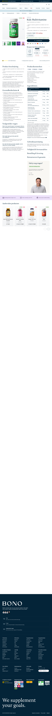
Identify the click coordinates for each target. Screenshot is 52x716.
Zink (15, 642)
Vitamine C (4, 642)
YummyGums (29, 17)
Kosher (15, 657)
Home (3, 8)
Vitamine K (4, 645)
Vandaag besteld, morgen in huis (28, 1)
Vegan (15, 651)
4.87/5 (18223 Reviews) (12, 1)
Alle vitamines (4, 646)
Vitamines (18, 13)
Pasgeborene (28, 651)
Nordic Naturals (41, 654)
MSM (39, 642)
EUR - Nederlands (43, 670)
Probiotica (40, 645)
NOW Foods (40, 651)
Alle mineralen (16, 646)
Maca (3, 657)
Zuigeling (27, 653)
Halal (15, 654)
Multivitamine (4, 639)
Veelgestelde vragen (17, 669)
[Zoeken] (32, 4)
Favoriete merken (42, 649)
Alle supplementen (29, 646)
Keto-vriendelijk (17, 658)
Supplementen (29, 637)
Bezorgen (28, 668)
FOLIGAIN (40, 653)
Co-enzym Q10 (28, 641)
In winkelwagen (39, 40)
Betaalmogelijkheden (29, 669)
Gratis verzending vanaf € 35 (45, 1)
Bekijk (30, 10)
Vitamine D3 (4, 641)
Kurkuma (3, 653)
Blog (3, 669)
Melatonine (40, 641)
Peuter (27, 654)
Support (48, 8)
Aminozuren (28, 639)
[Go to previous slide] (45, 229)
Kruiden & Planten (6, 649)
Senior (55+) (28, 658)
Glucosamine (40, 639)
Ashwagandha (4, 651)
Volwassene (28, 657)
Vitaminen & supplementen (11, 8)
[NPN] (47, 684)
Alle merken (40, 658)
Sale (31, 8)
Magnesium (16, 639)
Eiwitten (27, 645)
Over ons (3, 668)
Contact (43, 8)
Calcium (15, 641)
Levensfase (29, 649)
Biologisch (16, 653)
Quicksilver (40, 657)
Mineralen (16, 637)
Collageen (28, 642)
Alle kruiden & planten (6, 658)
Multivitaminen (24, 13)
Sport (21, 8)
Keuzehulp (38, 8)
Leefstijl (16, 649)
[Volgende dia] (23, 29)
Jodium (15, 645)
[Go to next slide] (48, 229)
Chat (31, 172)
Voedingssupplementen (10, 13)
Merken (26, 8)
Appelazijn (4, 654)
